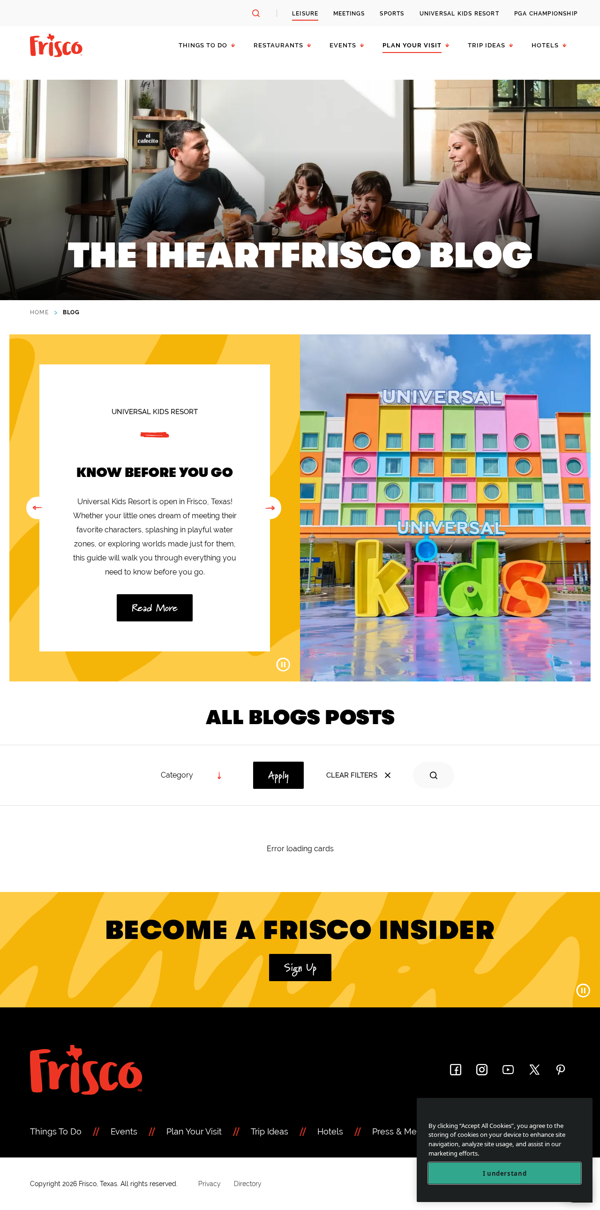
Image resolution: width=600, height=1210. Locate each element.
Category (177, 775)
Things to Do (203, 45)
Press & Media (400, 1131)
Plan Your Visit (412, 45)
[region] (504, 1150)
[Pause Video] (283, 664)
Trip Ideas (486, 45)
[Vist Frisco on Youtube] (508, 1069)
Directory (248, 1183)
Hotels (545, 45)
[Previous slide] (37, 508)
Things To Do (56, 1131)
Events (343, 45)
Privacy (209, 1183)
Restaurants (278, 45)
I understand (505, 1173)
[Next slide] (270, 508)
